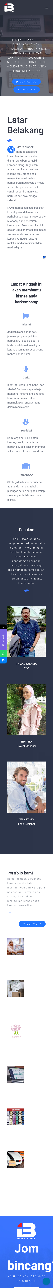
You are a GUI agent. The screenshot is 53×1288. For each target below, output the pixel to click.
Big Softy (16, 989)
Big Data (16, 1074)
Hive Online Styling (16, 1117)
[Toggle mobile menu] (47, 7)
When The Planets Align (16, 946)
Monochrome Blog (16, 1159)
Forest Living (16, 1031)
